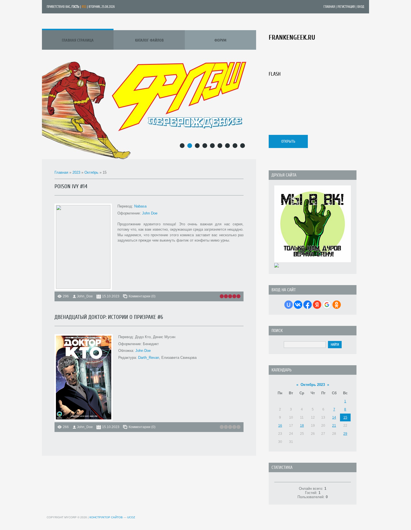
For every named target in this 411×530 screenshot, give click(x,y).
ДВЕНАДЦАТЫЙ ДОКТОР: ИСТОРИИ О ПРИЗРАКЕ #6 (109, 317)
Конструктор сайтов (106, 517)
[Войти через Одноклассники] (336, 304)
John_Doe (85, 296)
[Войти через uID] (288, 304)
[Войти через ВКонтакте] (298, 304)
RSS (84, 7)
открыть (288, 141)
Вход (360, 7)
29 (345, 434)
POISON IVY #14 (71, 186)
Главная (329, 7)
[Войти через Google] (326, 304)
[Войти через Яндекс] (317, 304)
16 (280, 426)
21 (334, 426)
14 (334, 417)
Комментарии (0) (142, 296)
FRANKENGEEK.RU (292, 37)
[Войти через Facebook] (307, 304)
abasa (142, 206)
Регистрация (346, 7)
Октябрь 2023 (313, 385)
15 (345, 417)
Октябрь (91, 172)
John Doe (149, 213)
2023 (76, 172)
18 (302, 426)
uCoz (131, 517)
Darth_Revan (148, 357)
